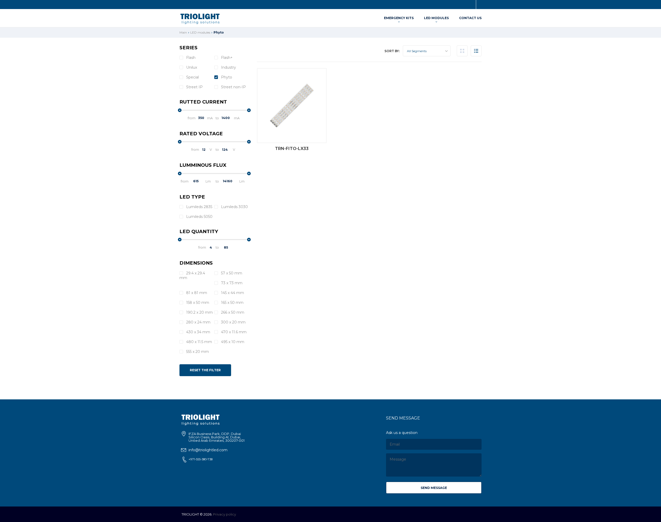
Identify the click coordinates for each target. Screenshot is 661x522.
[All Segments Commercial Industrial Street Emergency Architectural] (427, 50)
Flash (190, 57)
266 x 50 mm (232, 312)
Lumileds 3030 (234, 206)
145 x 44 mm (232, 292)
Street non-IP (233, 87)
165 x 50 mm (231, 302)
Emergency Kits (399, 18)
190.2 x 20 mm (199, 312)
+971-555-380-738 (200, 459)
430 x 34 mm (197, 332)
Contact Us (470, 18)
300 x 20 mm (233, 322)
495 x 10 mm (232, 341)
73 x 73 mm (231, 283)
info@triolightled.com (207, 450)
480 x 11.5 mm (198, 341)
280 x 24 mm (197, 322)
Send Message (434, 488)
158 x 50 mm (197, 302)
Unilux (191, 67)
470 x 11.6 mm (233, 332)
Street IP (194, 87)
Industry (228, 67)
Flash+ (226, 57)
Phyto (226, 77)
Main (183, 32)
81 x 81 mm (196, 292)
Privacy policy (224, 514)
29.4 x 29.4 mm (192, 275)
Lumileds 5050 (199, 216)
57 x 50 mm (231, 273)
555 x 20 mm (197, 351)
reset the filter (205, 370)
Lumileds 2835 (198, 206)
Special (192, 77)
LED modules (436, 18)
